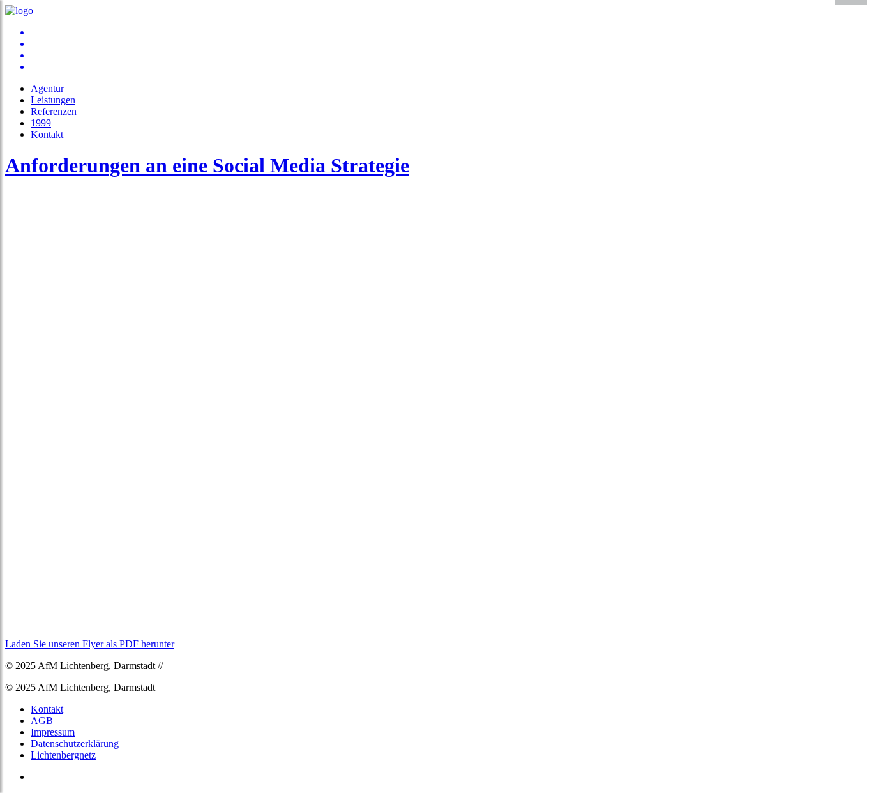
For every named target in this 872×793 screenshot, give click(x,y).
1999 (41, 122)
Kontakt (47, 134)
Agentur (47, 88)
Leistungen (53, 99)
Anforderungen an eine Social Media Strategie (207, 165)
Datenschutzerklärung (75, 743)
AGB (42, 720)
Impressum (53, 732)
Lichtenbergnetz (63, 755)
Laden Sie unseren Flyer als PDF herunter (89, 643)
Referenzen (54, 111)
